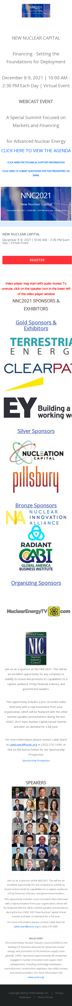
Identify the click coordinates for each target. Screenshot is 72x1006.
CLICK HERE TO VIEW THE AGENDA (36, 150)
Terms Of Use (45, 997)
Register (37, 260)
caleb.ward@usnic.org (23, 744)
